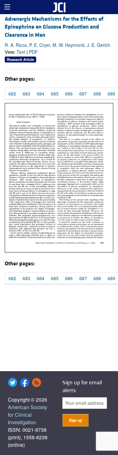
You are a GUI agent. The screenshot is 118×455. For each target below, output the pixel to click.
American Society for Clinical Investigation (27, 415)
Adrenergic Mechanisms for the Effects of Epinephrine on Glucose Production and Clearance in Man (54, 26)
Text (21, 52)
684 (40, 93)
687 (83, 93)
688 (97, 93)
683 (26, 93)
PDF (33, 52)
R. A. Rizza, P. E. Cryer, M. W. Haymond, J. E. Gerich (57, 45)
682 (12, 93)
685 (55, 93)
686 (69, 93)
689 (111, 93)
